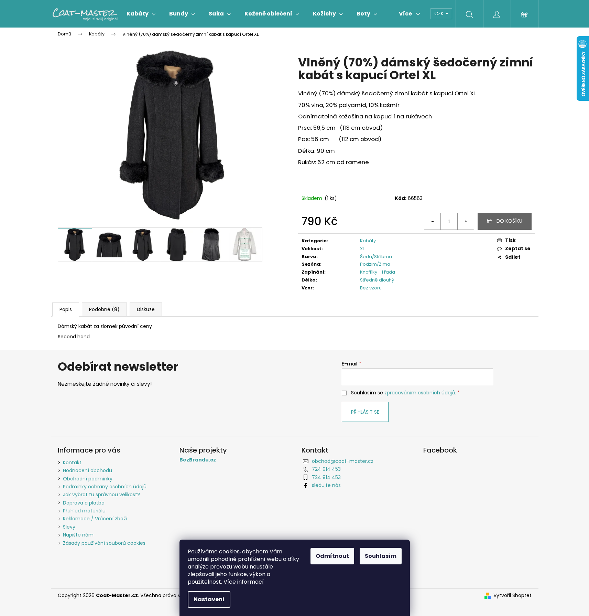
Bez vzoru (371, 288)
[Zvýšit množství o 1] (465, 221)
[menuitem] (141, 14)
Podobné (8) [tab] (104, 309)
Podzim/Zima (375, 264)
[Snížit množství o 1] (432, 221)
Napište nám (78, 534)
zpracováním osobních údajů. (420, 392)
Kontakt (72, 462)
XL (362, 248)
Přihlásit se (365, 411)
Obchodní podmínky (87, 478)
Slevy (69, 526)
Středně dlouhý (377, 280)
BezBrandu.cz (197, 460)
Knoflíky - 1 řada (377, 272)
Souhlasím (380, 556)
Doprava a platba (84, 502)
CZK (439, 13)
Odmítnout (332, 556)
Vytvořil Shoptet (512, 595)
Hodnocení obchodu (87, 470)
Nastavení (209, 599)
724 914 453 (326, 469)
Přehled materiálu (84, 510)
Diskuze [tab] (146, 309)
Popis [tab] (65, 309)
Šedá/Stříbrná (376, 256)
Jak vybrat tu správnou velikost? (101, 494)
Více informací (243, 582)
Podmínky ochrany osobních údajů (104, 486)
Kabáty (368, 240)
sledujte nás (326, 485)
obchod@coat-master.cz (342, 461)
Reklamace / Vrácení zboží (95, 518)
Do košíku (509, 220)
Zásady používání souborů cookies (104, 543)
